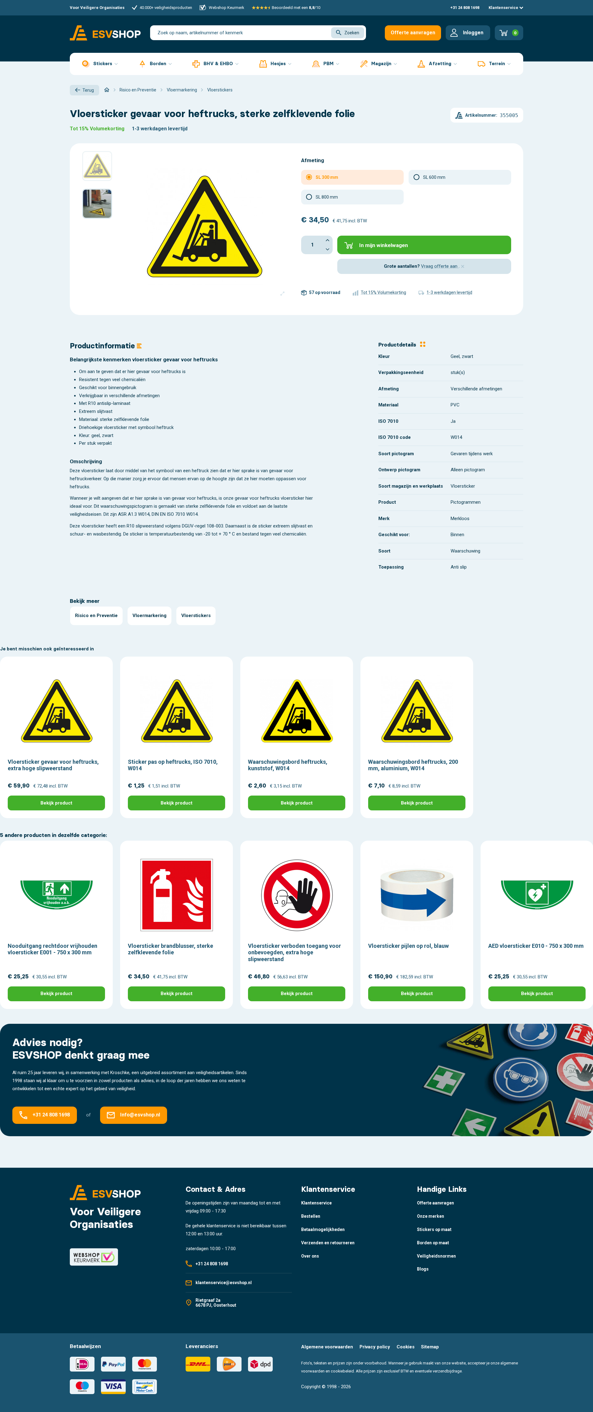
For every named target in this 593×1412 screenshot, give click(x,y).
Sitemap (430, 1347)
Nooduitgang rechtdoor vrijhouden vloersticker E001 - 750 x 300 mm (52, 949)
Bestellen (310, 1216)
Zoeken (351, 32)
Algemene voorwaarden (327, 1347)
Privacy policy (375, 1347)
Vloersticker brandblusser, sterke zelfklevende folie (170, 949)
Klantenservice (504, 7)
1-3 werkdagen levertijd (159, 129)
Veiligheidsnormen (436, 1256)
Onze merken (430, 1216)
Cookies (405, 1347)
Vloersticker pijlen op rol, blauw (408, 946)
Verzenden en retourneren (328, 1242)
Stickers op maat (434, 1229)
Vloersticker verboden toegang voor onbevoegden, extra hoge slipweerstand (294, 952)
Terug (88, 90)
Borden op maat (433, 1242)
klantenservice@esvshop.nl (224, 1282)
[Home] (106, 89)
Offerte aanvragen (413, 33)
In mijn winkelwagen (383, 245)
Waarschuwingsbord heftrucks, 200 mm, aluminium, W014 (413, 765)
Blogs (423, 1269)
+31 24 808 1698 (464, 7)
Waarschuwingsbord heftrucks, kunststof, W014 (287, 765)
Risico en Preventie (96, 615)
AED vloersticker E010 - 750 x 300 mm (536, 946)
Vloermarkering (149, 615)
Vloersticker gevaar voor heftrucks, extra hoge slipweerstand (53, 765)
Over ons (310, 1256)
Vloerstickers (196, 615)
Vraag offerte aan (440, 266)
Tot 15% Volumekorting (97, 129)
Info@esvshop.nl (140, 1115)
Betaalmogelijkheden (323, 1229)
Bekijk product (56, 803)
